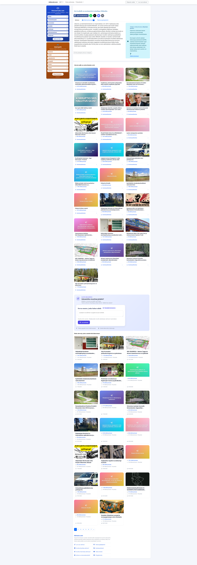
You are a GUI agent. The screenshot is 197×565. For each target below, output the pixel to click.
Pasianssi (58, 51)
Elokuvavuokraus (58, 32)
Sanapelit (58, 61)
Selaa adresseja (69, 2)
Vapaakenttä (58, 58)
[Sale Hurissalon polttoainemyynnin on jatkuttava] (86, 280)
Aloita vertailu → (58, 39)
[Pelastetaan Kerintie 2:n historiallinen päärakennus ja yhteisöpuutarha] (112, 204)
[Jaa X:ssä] (94, 15)
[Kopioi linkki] (102, 15)
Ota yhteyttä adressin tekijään (83, 52)
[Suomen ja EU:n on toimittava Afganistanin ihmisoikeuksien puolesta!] (137, 204)
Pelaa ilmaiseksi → (57, 74)
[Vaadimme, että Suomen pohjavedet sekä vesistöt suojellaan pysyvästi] (112, 79)
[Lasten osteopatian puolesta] (137, 129)
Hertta (58, 64)
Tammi (58, 67)
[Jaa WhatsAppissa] (90, 15)
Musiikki (58, 26)
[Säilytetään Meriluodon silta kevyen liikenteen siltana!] (86, 129)
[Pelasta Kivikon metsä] (86, 204)
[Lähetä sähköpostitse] (98, 15)
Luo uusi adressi (142, 2)
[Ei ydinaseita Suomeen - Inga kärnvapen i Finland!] (86, 154)
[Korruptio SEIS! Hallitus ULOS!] (86, 104)
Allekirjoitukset (88, 20)
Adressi (77, 20)
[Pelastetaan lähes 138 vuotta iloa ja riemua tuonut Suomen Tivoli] (137, 230)
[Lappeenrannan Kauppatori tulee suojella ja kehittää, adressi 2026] (112, 154)
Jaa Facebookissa (82, 15)
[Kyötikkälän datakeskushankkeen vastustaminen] (137, 179)
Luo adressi (85, 322)
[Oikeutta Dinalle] (112, 179)
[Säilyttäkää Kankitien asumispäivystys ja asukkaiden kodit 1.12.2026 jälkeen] (112, 230)
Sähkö (58, 16)
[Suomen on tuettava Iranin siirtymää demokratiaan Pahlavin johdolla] (137, 104)
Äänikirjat (58, 29)
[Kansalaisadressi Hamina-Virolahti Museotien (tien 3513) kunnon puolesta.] (137, 79)
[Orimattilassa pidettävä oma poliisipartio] (137, 154)
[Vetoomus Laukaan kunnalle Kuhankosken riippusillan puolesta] (137, 255)
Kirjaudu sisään (131, 2)
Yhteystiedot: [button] (79, 2)
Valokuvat (58, 35)
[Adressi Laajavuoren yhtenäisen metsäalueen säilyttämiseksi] (112, 255)
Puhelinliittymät (58, 19)
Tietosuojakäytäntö (102, 20)
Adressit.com (53, 2)
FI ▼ (62, 2)
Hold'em (58, 70)
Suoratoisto (58, 23)
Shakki (58, 55)
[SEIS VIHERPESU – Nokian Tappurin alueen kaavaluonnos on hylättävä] (86, 255)
